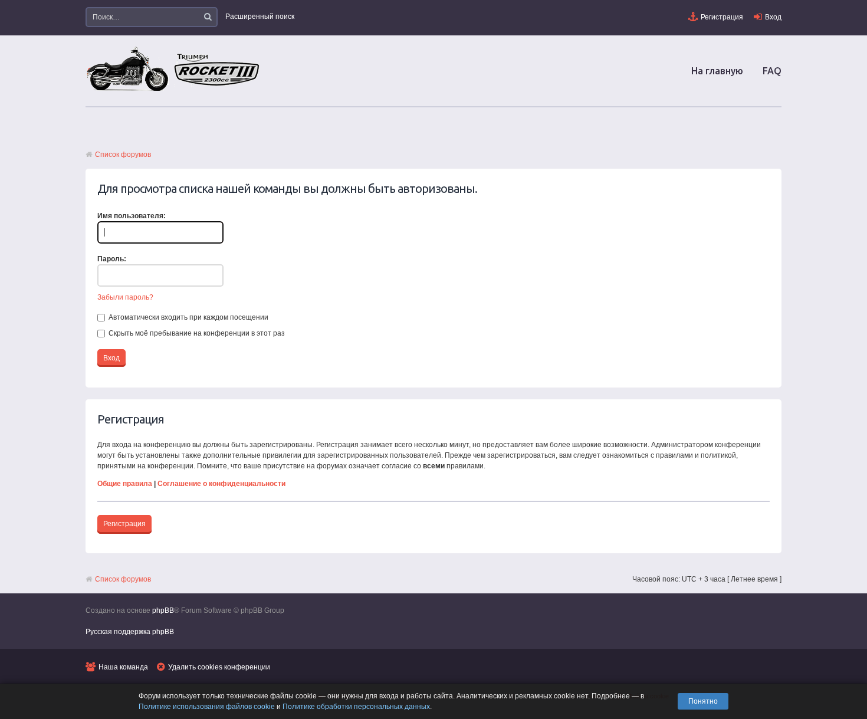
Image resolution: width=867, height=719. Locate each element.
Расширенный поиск (259, 16)
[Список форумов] (174, 90)
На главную (717, 70)
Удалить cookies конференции (219, 667)
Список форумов (123, 154)
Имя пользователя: (131, 216)
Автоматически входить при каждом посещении (187, 317)
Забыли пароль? (125, 297)
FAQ (772, 70)
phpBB (163, 610)
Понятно (703, 701)
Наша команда (123, 667)
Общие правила (124, 484)
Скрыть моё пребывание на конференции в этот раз (196, 333)
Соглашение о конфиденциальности (221, 484)
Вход (773, 17)
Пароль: (111, 259)
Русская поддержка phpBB (130, 632)
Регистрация (722, 17)
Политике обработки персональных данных (356, 706)
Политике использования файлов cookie (207, 706)
